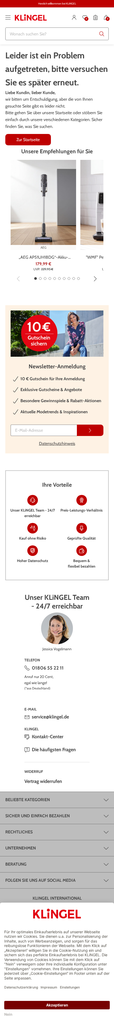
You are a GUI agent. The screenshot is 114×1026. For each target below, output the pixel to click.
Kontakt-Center (47, 737)
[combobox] (57, 33)
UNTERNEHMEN (20, 848)
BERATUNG (16, 864)
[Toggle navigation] (8, 17)
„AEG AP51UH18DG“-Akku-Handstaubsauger (43, 258)
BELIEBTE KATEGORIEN (27, 799)
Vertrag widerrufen (43, 781)
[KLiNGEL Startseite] (31, 17)
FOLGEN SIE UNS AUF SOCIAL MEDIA (40, 880)
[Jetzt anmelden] (90, 430)
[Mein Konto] (74, 17)
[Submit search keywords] (102, 33)
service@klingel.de (50, 717)
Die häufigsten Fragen (54, 750)
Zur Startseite (28, 139)
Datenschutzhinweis (57, 443)
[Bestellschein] (95, 17)
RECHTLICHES (19, 831)
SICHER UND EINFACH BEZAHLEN (37, 815)
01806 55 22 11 (48, 668)
